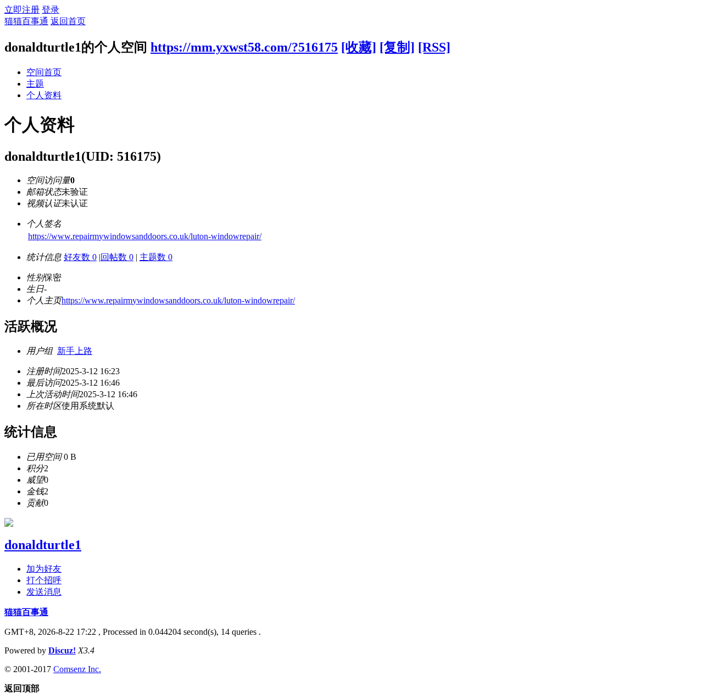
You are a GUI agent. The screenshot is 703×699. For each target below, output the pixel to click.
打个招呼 (44, 580)
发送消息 (44, 591)
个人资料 (44, 95)
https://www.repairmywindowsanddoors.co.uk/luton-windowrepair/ (144, 236)
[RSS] (434, 47)
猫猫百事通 (26, 21)
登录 (50, 9)
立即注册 (22, 9)
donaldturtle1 (42, 545)
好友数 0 (80, 257)
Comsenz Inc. (77, 669)
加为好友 (44, 568)
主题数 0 (156, 257)
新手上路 (74, 351)
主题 (35, 83)
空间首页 (44, 72)
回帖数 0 (117, 257)
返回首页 (68, 21)
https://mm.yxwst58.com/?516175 (244, 47)
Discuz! (62, 650)
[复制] (397, 47)
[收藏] (358, 47)
